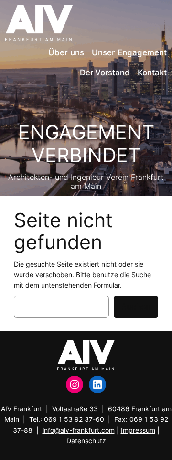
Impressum (138, 430)
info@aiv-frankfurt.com (79, 430)
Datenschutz (86, 441)
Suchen (135, 307)
